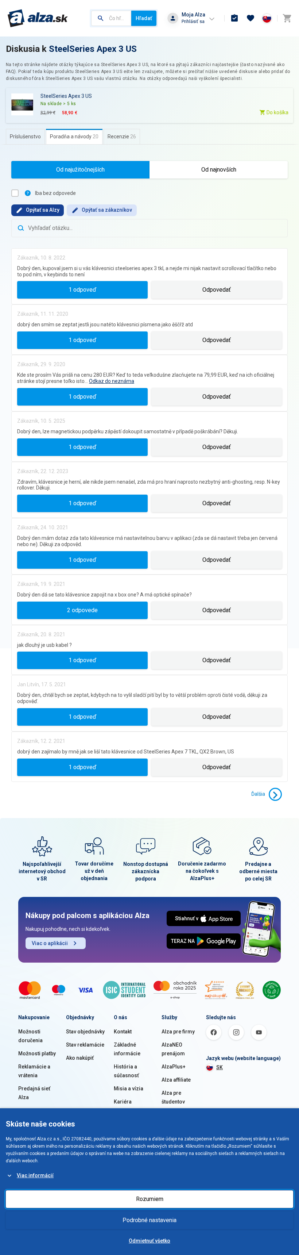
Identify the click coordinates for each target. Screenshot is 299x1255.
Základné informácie (127, 1049)
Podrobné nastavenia (149, 1220)
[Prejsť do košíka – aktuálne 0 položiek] (287, 18)
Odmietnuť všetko (149, 1241)
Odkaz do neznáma (111, 381)
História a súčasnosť (126, 1071)
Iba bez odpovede (55, 193)
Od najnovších (218, 169)
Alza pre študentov (173, 1097)
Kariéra (123, 1102)
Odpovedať (216, 289)
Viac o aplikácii (50, 943)
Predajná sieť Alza (34, 1093)
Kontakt (123, 1032)
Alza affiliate (176, 1080)
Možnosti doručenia (30, 1036)
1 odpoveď (82, 289)
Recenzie (122, 136)
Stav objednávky (85, 1032)
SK (219, 1067)
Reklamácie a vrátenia (34, 1071)
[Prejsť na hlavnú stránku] (38, 18)
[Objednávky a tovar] (234, 18)
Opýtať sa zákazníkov (107, 210)
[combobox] (111, 18)
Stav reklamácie (85, 1045)
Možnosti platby (37, 1053)
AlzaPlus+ (174, 1067)
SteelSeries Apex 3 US (93, 49)
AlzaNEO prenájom (173, 1049)
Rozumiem (149, 1198)
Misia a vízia (128, 1088)
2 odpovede (82, 610)
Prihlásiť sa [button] (193, 21)
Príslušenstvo (25, 136)
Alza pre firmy (178, 1032)
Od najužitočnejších (80, 169)
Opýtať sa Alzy (42, 210)
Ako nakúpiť (80, 1058)
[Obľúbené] (250, 18)
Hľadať (144, 18)
